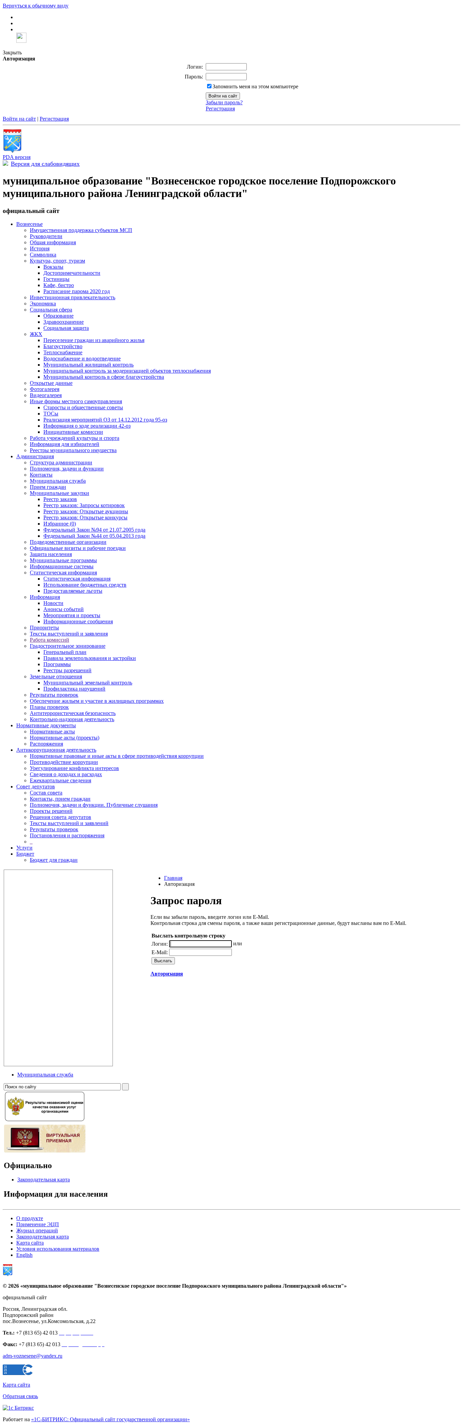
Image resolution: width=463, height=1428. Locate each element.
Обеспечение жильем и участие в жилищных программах (97, 701)
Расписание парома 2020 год (76, 291)
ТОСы (50, 413)
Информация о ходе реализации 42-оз (86, 426)
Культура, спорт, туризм (57, 261)
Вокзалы (53, 267)
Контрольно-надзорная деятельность (72, 719)
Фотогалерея (44, 389)
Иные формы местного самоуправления (76, 401)
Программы (57, 664)
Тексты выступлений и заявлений (69, 823)
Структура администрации (61, 462)
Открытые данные (51, 383)
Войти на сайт (19, 119)
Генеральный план (64, 652)
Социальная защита (66, 328)
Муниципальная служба (58, 481)
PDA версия (17, 157)
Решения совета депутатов (60, 817)
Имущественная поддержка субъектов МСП (81, 230)
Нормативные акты (52, 731)
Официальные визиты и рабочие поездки (78, 548)
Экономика (43, 303)
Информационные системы (62, 566)
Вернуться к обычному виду (35, 5)
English (24, 1255)
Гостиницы (56, 279)
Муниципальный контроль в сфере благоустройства (103, 377)
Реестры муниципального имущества (73, 450)
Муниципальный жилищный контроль (88, 365)
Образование (58, 316)
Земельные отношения (56, 676)
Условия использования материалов (57, 1249)
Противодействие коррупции (64, 762)
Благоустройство (62, 346)
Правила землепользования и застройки (89, 658)
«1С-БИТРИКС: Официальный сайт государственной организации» (110, 1419)
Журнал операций (37, 1230)
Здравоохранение (63, 322)
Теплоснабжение (62, 352)
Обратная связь (20, 1396)
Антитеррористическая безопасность (73, 713)
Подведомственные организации (68, 542)
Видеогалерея (46, 395)
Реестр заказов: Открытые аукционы (85, 511)
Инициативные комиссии (73, 432)
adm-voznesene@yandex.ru (32, 1356)
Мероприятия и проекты (71, 615)
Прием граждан (48, 487)
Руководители (46, 236)
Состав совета (46, 793)
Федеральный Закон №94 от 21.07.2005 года (94, 530)
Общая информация (53, 242)
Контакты (41, 475)
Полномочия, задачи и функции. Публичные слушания (94, 805)
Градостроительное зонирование (67, 646)
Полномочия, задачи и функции (67, 468)
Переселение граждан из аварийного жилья (93, 340)
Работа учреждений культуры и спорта (74, 438)
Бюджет (25, 854)
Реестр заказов (60, 499)
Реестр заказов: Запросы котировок (84, 505)
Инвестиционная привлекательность (72, 297)
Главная (173, 878)
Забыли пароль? (224, 102)
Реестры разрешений (67, 670)
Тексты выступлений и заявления (69, 634)
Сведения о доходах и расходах (66, 774)
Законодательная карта (43, 1179)
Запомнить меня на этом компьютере (255, 86)
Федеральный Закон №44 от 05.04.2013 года (94, 536)
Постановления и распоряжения (67, 835)
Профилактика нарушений (74, 689)
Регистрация (220, 108)
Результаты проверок (54, 695)
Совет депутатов (35, 786)
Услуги (24, 848)
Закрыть (12, 52)
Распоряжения (46, 744)
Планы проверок (49, 707)
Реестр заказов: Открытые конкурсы (85, 517)
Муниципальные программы (63, 560)
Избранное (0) (59, 523)
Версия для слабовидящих (45, 163)
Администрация (35, 456)
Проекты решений (51, 811)
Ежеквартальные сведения (60, 780)
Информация (45, 597)
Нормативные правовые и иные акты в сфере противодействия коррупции (117, 756)
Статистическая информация (63, 572)
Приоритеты (44, 627)
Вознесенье (29, 224)
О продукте (29, 1218)
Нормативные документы (46, 725)
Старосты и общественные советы (83, 407)
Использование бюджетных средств (84, 585)
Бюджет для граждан (54, 860)
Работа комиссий (49, 640)
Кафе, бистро (58, 285)
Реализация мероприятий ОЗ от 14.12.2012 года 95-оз (105, 420)
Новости (53, 603)
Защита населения (51, 554)
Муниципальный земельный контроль (87, 682)
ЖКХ (36, 334)
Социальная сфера (51, 310)
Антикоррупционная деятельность (56, 750)
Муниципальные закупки (59, 493)
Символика (43, 254)
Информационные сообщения (78, 621)
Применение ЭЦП (37, 1224)
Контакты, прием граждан (60, 799)
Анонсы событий (63, 609)
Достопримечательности (71, 273)
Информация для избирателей (64, 444)
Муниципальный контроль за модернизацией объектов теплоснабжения (127, 371)
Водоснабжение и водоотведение (82, 358)
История (39, 248)
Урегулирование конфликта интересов (74, 768)
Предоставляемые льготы (72, 591)
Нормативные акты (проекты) (64, 737)
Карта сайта (30, 1243)
